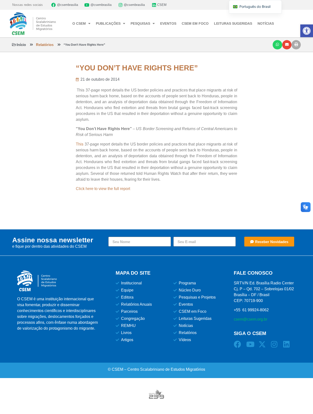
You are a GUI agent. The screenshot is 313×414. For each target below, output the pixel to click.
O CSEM (79, 23)
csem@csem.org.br (250, 319)
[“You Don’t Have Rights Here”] (59, 44)
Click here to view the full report (103, 189)
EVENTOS (168, 23)
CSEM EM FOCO (195, 23)
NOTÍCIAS (265, 23)
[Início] (14, 44)
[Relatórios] (31, 44)
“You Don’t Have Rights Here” (84, 44)
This (80, 144)
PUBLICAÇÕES (108, 23)
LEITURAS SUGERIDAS (233, 23)
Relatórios (45, 45)
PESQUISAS (140, 23)
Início (21, 45)
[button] (277, 44)
